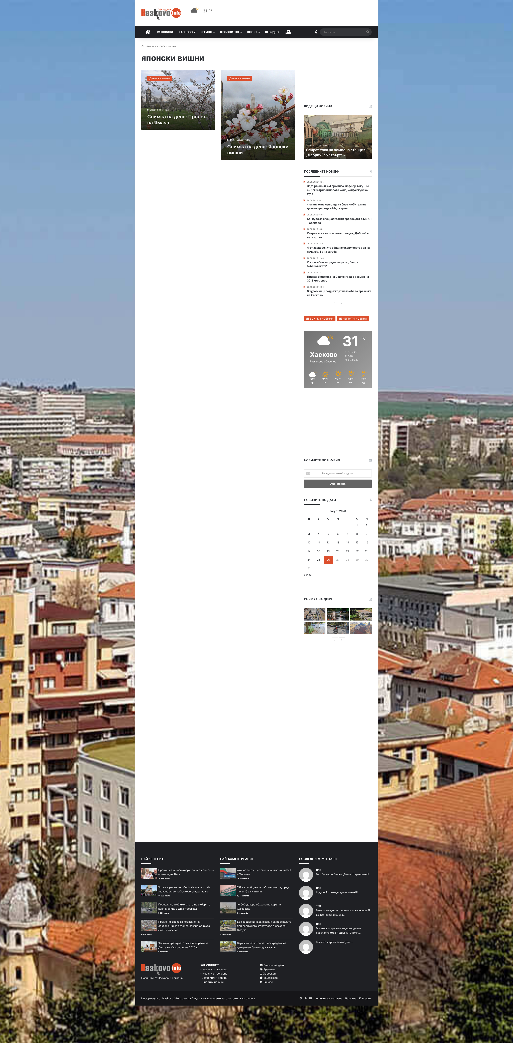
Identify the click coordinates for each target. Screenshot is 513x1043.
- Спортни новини (212, 982)
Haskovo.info (170, 998)
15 (357, 542)
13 (337, 542)
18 (318, 551)
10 (309, 542)
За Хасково (270, 977)
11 (318, 542)
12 (328, 542)
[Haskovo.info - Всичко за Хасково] (161, 14)
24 (309, 559)
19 (328, 551)
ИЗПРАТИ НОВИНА (354, 318)
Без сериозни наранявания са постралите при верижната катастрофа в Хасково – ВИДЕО (264, 926)
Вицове (268, 982)
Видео (273, 32)
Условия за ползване (329, 998)
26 (328, 559)
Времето (269, 969)
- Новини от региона (213, 973)
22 (357, 551)
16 (366, 542)
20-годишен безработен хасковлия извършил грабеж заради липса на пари (337, 150)
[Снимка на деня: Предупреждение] (361, 628)
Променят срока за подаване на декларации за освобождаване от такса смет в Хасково (184, 926)
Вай (318, 870)
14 (347, 542)
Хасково (186, 32)
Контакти (365, 998)
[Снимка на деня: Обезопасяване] (337, 628)
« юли (308, 574)
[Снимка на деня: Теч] (337, 614)
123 (318, 906)
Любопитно (229, 32)
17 (309, 551)
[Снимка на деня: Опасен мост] (314, 614)
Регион (206, 32)
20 (337, 551)
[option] (338, 137)
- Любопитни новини (213, 977)
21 (347, 551)
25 (318, 559)
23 (366, 551)
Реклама (350, 998)
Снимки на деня (273, 965)
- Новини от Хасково (213, 969)
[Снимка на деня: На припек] (361, 614)
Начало (149, 46)
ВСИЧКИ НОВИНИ (321, 318)
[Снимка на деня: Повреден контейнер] (314, 628)
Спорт (252, 32)
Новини (166, 32)
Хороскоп (269, 973)
